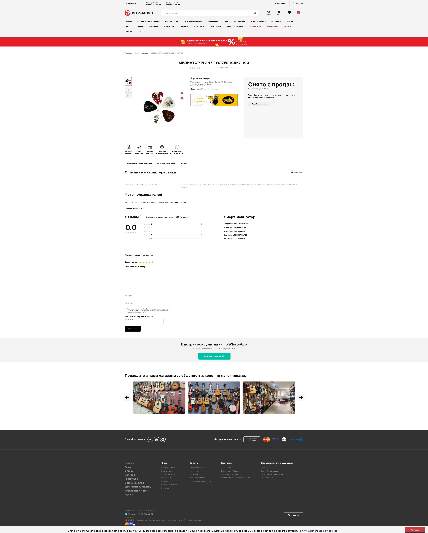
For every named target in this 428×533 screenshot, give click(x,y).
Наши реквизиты (267, 478)
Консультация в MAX (214, 356)
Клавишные (213, 21)
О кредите (194, 474)
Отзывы (183, 163)
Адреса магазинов (168, 474)
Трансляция (215, 26)
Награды (164, 481)
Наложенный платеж (198, 478)
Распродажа (272, 26)
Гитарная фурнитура (193, 21)
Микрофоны (239, 21)
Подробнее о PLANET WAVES (236, 224)
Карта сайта (129, 517)
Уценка (287, 26)
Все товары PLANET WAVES (235, 235)
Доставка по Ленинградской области (236, 478)
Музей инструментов (136, 490)
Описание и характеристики (139, 163)
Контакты (165, 488)
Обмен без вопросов (269, 471)
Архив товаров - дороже (234, 231)
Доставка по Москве (229, 474)
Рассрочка (194, 471)
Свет (127, 26)
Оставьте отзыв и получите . (167, 217)
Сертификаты (166, 478)
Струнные (276, 21)
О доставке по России (230, 471)
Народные (153, 26)
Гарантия (265, 468)
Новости (129, 463)
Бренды (128, 31)
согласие (136, 309)
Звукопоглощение (235, 26)
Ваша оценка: (131, 262)
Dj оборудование (258, 21)
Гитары (128, 21)
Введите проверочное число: (139, 316)
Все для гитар (171, 21)
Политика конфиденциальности (274, 474)
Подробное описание (211, 89)
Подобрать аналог (259, 104)
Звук (226, 21)
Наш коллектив (167, 471)
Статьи (141, 31)
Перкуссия (169, 26)
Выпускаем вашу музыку (138, 486)
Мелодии (130, 475)
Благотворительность (170, 485)
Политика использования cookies (317, 530)
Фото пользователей (166, 163)
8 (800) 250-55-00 (153, 4)
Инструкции (131, 478)
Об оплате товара (197, 468)
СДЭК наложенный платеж (200, 481)
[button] (127, 397)
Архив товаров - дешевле (235, 227)
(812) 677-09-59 (173, 4)
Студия (289, 21)
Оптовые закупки (134, 482)
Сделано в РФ (255, 26)
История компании (168, 468)
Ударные (139, 26)
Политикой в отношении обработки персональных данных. (147, 311)
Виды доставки (227, 468)
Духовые (184, 26)
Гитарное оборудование (148, 21)
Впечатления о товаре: (136, 267)
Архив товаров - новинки (234, 239)
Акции (128, 467)
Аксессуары (198, 26)
